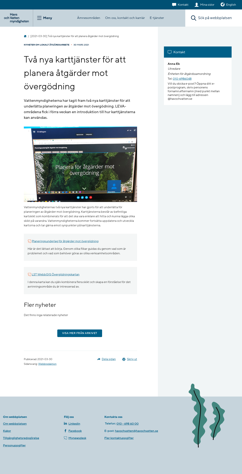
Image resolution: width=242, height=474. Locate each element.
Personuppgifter (14, 445)
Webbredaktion (47, 364)
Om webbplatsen (15, 424)
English (231, 5)
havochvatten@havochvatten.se (136, 431)
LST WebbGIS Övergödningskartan (55, 274)
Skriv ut (132, 359)
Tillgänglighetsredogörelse (21, 438)
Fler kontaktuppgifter (119, 438)
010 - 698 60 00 (127, 424)
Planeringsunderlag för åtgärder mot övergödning (65, 241)
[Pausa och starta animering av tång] (212, 416)
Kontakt (183, 5)
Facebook (75, 431)
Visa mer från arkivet (79, 333)
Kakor (7, 431)
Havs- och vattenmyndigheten (25, 36)
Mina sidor (207, 5)
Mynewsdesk (77, 438)
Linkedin (74, 424)
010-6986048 (182, 79)
